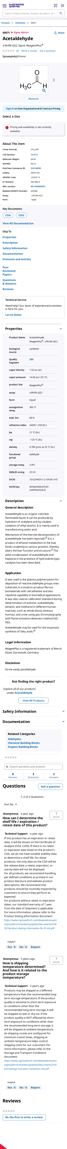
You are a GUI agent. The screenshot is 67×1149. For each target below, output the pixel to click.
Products (5, 22)
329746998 (36, 168)
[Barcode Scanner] (56, 5)
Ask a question (48, 50)
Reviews (8, 289)
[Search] (60, 13)
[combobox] (33, 13)
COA (8, 215)
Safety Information (15, 248)
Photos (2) (33, 98)
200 (31, 359)
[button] (56, 815)
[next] (54, 80)
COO (21, 215)
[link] (11, 757)
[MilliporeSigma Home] (16, 5)
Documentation (13, 253)
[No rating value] (9, 50)
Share (61, 32)
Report (35, 947)
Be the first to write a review (25, 1117)
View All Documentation (18, 223)
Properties (9, 237)
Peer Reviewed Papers (9, 271)
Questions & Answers (9, 281)
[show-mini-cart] (62, 5)
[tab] (8, 23)
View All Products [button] (33, 700)
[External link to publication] (46, 538)
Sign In (10, 108)
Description (10, 242)
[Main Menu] (5, 5)
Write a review (29, 50)
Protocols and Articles (17, 259)
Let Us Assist (13, 314)
